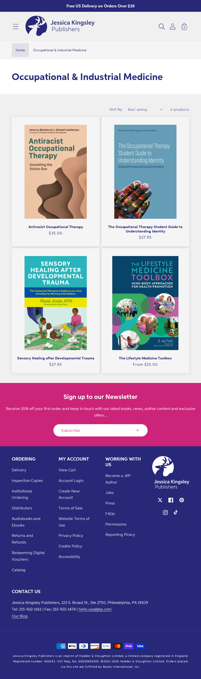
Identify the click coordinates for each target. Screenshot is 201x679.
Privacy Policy (71, 535)
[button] (16, 26)
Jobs (109, 492)
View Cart (67, 470)
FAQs (110, 513)
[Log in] (173, 26)
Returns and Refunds (22, 538)
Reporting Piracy (120, 534)
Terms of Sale (71, 508)
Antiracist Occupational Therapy (55, 227)
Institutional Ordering (22, 494)
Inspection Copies (27, 480)
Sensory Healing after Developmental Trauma (55, 358)
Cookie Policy (70, 546)
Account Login (71, 480)
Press (110, 503)
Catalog (18, 570)
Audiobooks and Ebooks (26, 521)
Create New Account (69, 494)
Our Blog (20, 616)
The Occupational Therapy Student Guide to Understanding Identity (145, 229)
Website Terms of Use (74, 521)
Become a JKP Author (118, 478)
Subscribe (70, 430)
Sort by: (116, 109)
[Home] (60, 26)
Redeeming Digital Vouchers (28, 555)
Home (20, 50)
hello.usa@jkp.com (95, 609)
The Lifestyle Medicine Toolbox (145, 358)
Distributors (22, 508)
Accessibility (69, 556)
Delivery (19, 470)
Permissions (115, 524)
